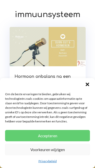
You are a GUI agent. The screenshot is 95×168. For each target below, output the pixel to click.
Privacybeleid (48, 161)
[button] (87, 84)
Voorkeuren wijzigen (47, 149)
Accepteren (47, 135)
